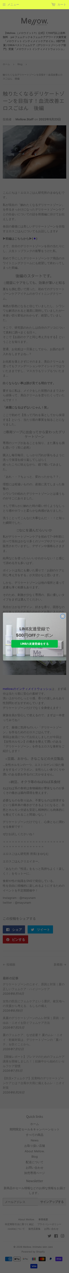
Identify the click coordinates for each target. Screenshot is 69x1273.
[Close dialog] (62, 616)
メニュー (13, 4)
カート (61, 4)
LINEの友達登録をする (34, 644)
